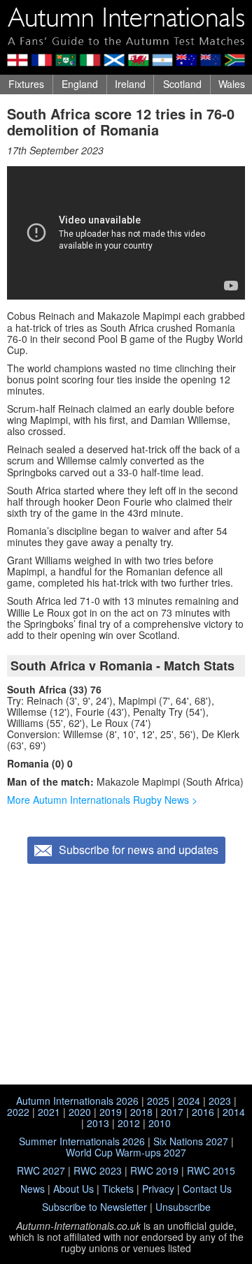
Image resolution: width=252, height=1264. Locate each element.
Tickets (118, 1189)
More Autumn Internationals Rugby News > (102, 800)
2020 (80, 1112)
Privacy (158, 1189)
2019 (110, 1112)
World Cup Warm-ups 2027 (126, 1152)
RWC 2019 (154, 1170)
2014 (234, 1112)
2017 (172, 1112)
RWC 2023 (98, 1170)
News (32, 1189)
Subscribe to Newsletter (94, 1207)
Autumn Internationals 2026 (77, 1101)
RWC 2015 (211, 1170)
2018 (141, 1112)
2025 (158, 1101)
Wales (231, 84)
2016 (203, 1112)
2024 (189, 1101)
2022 (18, 1112)
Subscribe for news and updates (138, 850)
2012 (129, 1123)
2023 (220, 1101)
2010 (159, 1123)
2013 (98, 1123)
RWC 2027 (41, 1170)
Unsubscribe (183, 1207)
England (80, 84)
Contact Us (207, 1189)
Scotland (182, 84)
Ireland (130, 84)
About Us (73, 1189)
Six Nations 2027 (190, 1141)
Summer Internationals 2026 (82, 1141)
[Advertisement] (126, 975)
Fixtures (26, 84)
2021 (49, 1112)
